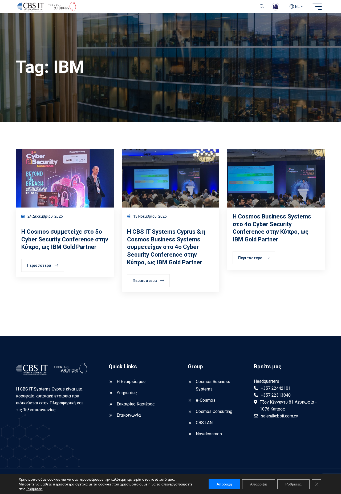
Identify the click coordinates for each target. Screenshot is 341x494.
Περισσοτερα (39, 265)
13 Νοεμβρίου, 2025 (149, 216)
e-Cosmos (206, 400)
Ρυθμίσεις (34, 489)
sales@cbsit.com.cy (279, 416)
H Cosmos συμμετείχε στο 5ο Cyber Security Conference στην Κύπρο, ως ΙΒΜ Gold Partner (64, 239)
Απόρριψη (258, 484)
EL (297, 6)
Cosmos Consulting (214, 411)
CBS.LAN (204, 422)
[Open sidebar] (317, 6)
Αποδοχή (224, 484)
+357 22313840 (276, 395)
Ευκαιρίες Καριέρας (136, 404)
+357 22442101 (276, 388)
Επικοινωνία (129, 415)
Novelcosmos (209, 433)
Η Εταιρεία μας (131, 381)
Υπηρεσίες (127, 392)
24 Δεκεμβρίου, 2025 (45, 216)
